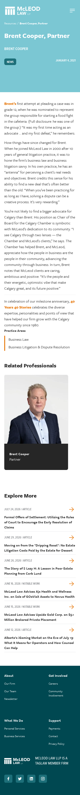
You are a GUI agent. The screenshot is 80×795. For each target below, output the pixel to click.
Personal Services (14, 728)
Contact (53, 736)
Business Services (14, 736)
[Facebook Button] (8, 779)
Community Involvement (56, 693)
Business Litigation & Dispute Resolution (39, 347)
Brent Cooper (16, 49)
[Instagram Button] (43, 779)
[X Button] (20, 779)
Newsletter (10, 699)
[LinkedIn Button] (31, 779)
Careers (53, 683)
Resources (10, 23)
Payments (54, 728)
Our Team (10, 691)
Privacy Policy (56, 744)
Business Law (19, 339)
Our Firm (9, 683)
